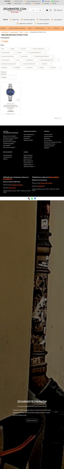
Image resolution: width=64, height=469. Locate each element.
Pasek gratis (27, 138)
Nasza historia (27, 159)
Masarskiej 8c (54, 177)
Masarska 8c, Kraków (46, 183)
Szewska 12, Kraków (17, 184)
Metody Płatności (48, 136)
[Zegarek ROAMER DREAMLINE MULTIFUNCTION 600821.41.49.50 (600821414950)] (10, 92)
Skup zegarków (6, 145)
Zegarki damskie (14, 32)
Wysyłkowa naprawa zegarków (10, 138)
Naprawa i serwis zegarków (9, 136)
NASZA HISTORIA (32, 420)
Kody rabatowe (27, 136)
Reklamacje (47, 138)
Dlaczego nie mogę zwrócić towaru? (52, 142)
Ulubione (5, 159)
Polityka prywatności (49, 145)
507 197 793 (12, 187)
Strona (55, 118)
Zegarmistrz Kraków (29, 166)
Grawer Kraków (28, 162)
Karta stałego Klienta (29, 134)
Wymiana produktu (28, 140)
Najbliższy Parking (28, 157)
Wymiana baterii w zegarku (9, 141)
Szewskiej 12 (7, 179)
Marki (21, 32)
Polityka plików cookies (49, 144)
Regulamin (46, 147)
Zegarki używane (28, 164)
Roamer (26, 32)
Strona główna (4, 32)
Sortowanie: (4, 74)
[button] (40, 10)
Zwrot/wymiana (48, 140)
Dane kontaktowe (28, 155)
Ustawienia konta (7, 157)
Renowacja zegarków (8, 139)
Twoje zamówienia (7, 155)
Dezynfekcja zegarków (8, 143)
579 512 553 (41, 186)
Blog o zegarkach (28, 160)
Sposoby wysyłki (48, 134)
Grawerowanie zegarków (9, 147)
